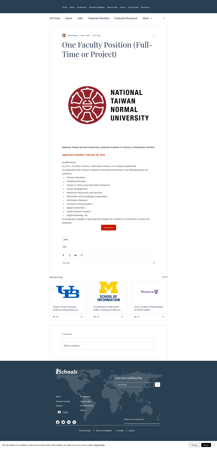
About (58, 396)
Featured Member (99, 18)
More (146, 18)
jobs (66, 239)
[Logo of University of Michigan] (108, 292)
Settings (194, 445)
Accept (206, 445)
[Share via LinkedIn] (75, 255)
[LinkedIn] (69, 422)
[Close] (213, 445)
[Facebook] (58, 422)
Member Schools (63, 401)
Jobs (80, 18)
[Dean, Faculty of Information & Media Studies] (149, 292)
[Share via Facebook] (63, 255)
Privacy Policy (99, 445)
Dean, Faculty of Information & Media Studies (148, 308)
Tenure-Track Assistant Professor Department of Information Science (65, 308)
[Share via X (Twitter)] (69, 255)
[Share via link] (81, 255)
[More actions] (153, 35)
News (68, 18)
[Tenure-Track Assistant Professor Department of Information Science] (68, 292)
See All (165, 277)
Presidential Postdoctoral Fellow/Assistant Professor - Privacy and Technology (107, 308)
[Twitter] (63, 422)
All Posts (54, 18)
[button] (164, 18)
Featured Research (126, 18)
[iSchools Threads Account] (74, 422)
